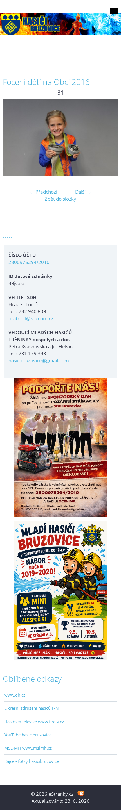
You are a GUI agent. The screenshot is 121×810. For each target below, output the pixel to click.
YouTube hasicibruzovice (27, 735)
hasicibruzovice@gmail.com (38, 360)
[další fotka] (109, 137)
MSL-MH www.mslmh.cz (28, 748)
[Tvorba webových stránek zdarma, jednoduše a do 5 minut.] (81, 793)
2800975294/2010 (29, 262)
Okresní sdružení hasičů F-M (31, 708)
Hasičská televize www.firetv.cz (34, 721)
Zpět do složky (60, 198)
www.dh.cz (14, 695)
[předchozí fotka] (12, 137)
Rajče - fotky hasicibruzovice (31, 761)
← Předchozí (43, 191)
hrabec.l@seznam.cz (30, 318)
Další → (83, 191)
